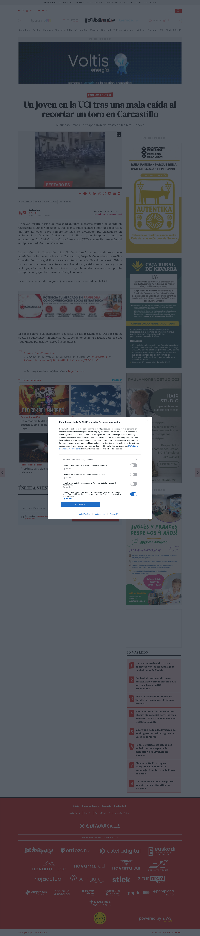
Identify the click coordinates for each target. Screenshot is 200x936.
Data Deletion (84, 514)
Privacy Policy (115, 514)
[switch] (133, 465)
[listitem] (100, 459)
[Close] (147, 422)
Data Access (100, 514)
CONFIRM (80, 504)
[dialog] (100, 468)
